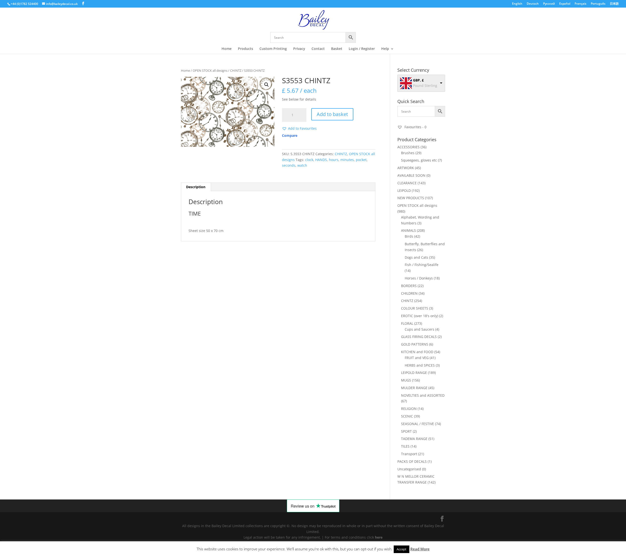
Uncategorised (409, 469)
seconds (288, 165)
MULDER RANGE (414, 387)
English (517, 4)
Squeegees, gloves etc (419, 160)
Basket (336, 49)
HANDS (321, 159)
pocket (361, 159)
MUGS (406, 380)
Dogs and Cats (416, 257)
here (378, 537)
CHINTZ (235, 70)
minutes (347, 159)
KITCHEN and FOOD (417, 351)
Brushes (407, 153)
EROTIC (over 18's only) (419, 315)
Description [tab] (195, 187)
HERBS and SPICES (420, 365)
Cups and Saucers (419, 329)
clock (309, 159)
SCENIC (407, 416)
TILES (405, 446)
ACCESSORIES (408, 147)
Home (227, 49)
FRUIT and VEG (417, 357)
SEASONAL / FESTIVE (417, 423)
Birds (409, 236)
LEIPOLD (404, 190)
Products (245, 49)
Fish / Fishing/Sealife (421, 264)
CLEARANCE (407, 183)
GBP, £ (418, 80)
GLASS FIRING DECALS (419, 336)
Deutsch (533, 4)
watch (302, 165)
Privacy (299, 49)
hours (333, 159)
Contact (318, 49)
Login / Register (362, 49)
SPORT (406, 431)
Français (580, 4)
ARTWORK (405, 167)
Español (564, 4)
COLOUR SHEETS (414, 308)
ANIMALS (408, 230)
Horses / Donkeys (419, 278)
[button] (266, 84)
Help (385, 49)
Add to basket (332, 114)
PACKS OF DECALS (412, 461)
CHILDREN (409, 293)
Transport (409, 454)
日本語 (614, 4)
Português (598, 4)
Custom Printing (273, 49)
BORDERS (409, 285)
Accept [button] (401, 549)
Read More (420, 548)
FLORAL (407, 323)
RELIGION (409, 408)
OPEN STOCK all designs (210, 70)
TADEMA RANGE (414, 438)
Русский (549, 4)
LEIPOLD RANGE (414, 372)
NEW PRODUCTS (410, 198)
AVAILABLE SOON (411, 175)
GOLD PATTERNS (414, 344)
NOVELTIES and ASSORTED (423, 395)
